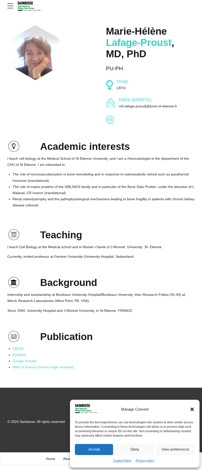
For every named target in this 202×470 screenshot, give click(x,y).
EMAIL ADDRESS (135, 100)
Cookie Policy (122, 460)
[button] (192, 409)
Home (50, 459)
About (67, 459)
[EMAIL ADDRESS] (111, 103)
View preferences (175, 449)
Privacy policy (145, 460)
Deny (135, 449)
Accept (94, 449)
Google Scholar (25, 361)
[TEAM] (109, 85)
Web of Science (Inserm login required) (43, 367)
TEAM (122, 82)
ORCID (18, 349)
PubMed (19, 355)
